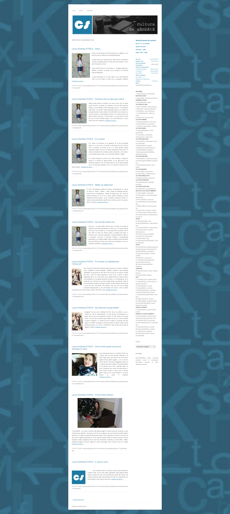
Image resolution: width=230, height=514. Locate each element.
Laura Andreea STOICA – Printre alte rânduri (92, 394)
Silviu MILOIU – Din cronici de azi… (146, 111)
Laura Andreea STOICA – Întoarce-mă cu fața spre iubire (98, 99)
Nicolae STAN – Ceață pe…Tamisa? (146, 210)
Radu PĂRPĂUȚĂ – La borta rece (146, 124)
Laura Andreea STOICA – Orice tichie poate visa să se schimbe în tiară (96, 347)
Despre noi (90, 10)
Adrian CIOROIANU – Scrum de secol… (147, 106)
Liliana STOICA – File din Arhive (145, 117)
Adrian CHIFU (154, 64)
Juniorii (103, 448)
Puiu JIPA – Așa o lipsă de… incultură (147, 126)
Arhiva (81, 10)
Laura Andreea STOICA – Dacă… (86, 48)
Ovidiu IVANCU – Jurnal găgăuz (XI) (146, 188)
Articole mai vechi (78, 500)
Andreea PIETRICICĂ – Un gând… (146, 327)
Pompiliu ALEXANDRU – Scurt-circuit (146, 121)
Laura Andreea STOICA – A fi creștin (88, 139)
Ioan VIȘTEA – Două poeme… (145, 236)
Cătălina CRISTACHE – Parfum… (145, 298)
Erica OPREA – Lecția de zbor (145, 171)
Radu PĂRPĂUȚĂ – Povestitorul (145, 251)
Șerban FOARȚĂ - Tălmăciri (144, 275)
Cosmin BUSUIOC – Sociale (144, 286)
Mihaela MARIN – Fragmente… (145, 150)
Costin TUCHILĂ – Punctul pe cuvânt (147, 212)
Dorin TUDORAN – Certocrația (145, 199)
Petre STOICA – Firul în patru (145, 137)
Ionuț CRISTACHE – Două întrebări (146, 93)
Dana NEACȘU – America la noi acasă (147, 158)
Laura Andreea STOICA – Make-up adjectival (92, 184)
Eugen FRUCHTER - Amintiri (144, 102)
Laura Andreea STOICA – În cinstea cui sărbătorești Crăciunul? (95, 262)
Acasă (73, 10)
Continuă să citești (78, 81)
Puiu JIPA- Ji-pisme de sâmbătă (145, 234)
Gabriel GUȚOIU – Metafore (144, 331)
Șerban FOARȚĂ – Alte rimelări (145, 193)
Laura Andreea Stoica (122, 85)
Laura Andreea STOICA (89, 85)
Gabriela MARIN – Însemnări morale (147, 301)
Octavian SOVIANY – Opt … (144, 221)
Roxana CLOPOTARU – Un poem (146, 329)
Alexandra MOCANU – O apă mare (146, 290)
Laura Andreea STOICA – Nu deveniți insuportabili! (95, 307)
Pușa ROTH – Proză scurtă (144, 257)
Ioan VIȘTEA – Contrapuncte (144, 134)
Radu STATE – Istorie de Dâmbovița (146, 109)
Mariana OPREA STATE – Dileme (146, 292)
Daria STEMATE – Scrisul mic (144, 288)
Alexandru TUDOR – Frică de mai (146, 320)
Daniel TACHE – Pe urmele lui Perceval (147, 98)
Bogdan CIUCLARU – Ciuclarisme (146, 178)
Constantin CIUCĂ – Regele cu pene (147, 279)
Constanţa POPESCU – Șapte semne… (147, 227)
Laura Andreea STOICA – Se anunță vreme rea (93, 222)
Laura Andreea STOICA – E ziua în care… (90, 461)
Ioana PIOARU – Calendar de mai (146, 173)
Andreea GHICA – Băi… (143, 238)
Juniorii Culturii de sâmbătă (108, 85)
